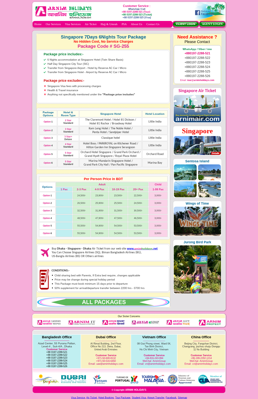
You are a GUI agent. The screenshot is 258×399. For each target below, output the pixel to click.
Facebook (171, 397)
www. (130, 248)
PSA (124, 24)
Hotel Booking (106, 397)
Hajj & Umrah (109, 24)
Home (38, 24)
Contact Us (152, 24)
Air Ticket (91, 24)
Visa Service (78, 397)
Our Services (53, 24)
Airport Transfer (155, 397)
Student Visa (139, 397)
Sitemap (182, 397)
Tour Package (122, 397)
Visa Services (73, 24)
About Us (136, 24)
